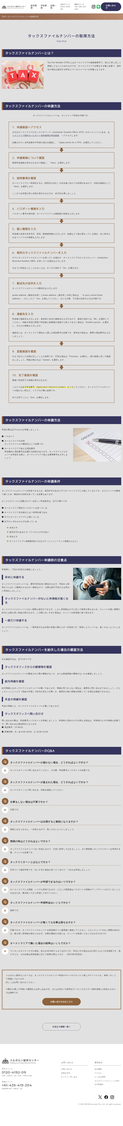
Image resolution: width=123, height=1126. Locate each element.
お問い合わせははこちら (61, 1001)
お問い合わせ (111, 6)
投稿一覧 (53, 6)
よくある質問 (100, 1077)
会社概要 (98, 1069)
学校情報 (44, 6)
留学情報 (34, 6)
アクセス (98, 1073)
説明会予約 (65, 1073)
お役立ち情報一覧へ (61, 1026)
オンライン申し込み (69, 1077)
